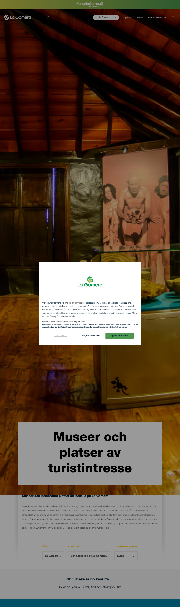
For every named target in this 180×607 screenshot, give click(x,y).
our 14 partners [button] (75, 303)
